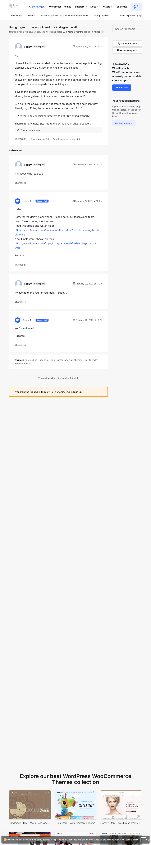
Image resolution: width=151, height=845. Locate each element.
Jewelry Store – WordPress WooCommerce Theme (121, 822)
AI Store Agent (37, 6)
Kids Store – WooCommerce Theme (75, 822)
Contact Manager (124, 123)
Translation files (129, 43)
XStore (106, 6)
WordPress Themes (60, 6)
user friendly (90, 359)
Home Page (16, 15)
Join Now (123, 87)
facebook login (47, 359)
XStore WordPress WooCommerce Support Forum (64, 15)
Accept (144, 840)
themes (78, 359)
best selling (31, 359)
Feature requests (129, 50)
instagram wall (65, 359)
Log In (136, 6)
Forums (31, 15)
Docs (93, 6)
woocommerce (22, 363)
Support (79, 6)
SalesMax (122, 6)
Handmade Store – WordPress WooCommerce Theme (30, 822)
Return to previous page (130, 15)
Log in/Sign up (73, 391)
